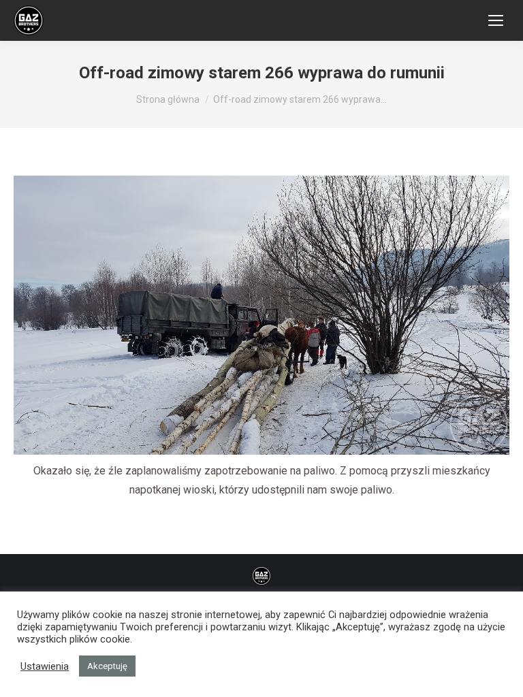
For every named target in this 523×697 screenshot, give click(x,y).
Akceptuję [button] (107, 666)
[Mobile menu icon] (495, 20)
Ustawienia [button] (44, 666)
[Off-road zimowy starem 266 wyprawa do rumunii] (261, 315)
